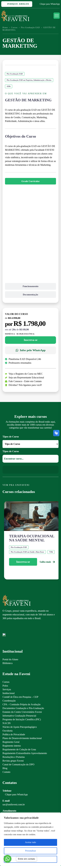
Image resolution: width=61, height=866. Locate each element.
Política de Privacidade (14, 734)
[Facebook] (9, 628)
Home (5, 27)
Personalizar (30, 851)
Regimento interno (12, 745)
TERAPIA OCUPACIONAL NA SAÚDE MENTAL (31, 538)
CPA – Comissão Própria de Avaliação (22, 704)
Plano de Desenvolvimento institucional (22, 738)
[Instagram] (4, 628)
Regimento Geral (11, 742)
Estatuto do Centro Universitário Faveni (22, 712)
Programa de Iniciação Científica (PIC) (22, 719)
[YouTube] (14, 628)
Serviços (7, 689)
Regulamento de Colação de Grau (19, 749)
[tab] (30, 181)
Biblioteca (8, 663)
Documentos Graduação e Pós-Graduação (23, 708)
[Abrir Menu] (56, 16)
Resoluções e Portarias (14, 757)
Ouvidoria (8, 730)
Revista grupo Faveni (13, 760)
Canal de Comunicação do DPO (18, 764)
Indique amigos (17, 4)
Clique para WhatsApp (50, 4)
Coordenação (9, 700)
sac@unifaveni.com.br (14, 804)
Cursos (14, 27)
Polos (5, 685)
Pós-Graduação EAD (30, 27)
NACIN (7, 723)
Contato (6, 772)
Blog (5, 768)
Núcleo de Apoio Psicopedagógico (20, 727)
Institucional (9, 693)
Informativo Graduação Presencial (19, 715)
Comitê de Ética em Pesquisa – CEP (20, 697)
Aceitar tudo (30, 842)
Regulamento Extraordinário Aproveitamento (25, 753)
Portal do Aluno (10, 659)
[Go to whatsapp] (7, 859)
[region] (30, 839)
